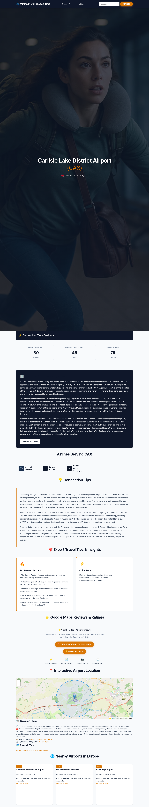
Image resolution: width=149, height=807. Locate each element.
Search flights (44, 742)
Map (70, 4)
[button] (74, 697)
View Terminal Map (30, 441)
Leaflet (113, 718)
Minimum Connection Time (33, 3)
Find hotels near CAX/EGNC (42, 739)
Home (64, 4)
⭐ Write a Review (74, 651)
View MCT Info (22, 784)
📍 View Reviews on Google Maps (75, 644)
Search (126, 4)
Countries (80, 4)
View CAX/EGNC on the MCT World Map (32, 750)
